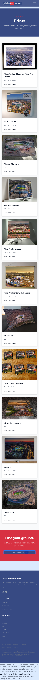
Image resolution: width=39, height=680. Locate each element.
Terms (3, 647)
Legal (3, 636)
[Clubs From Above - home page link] (12, 3)
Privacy (9, 647)
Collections (5, 606)
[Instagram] (3, 592)
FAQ (3, 626)
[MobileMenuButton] (34, 3)
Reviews (4, 623)
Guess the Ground (7, 609)
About (4, 620)
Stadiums (5, 602)
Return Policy (6, 633)
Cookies (16, 647)
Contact (4, 629)
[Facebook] (6, 592)
